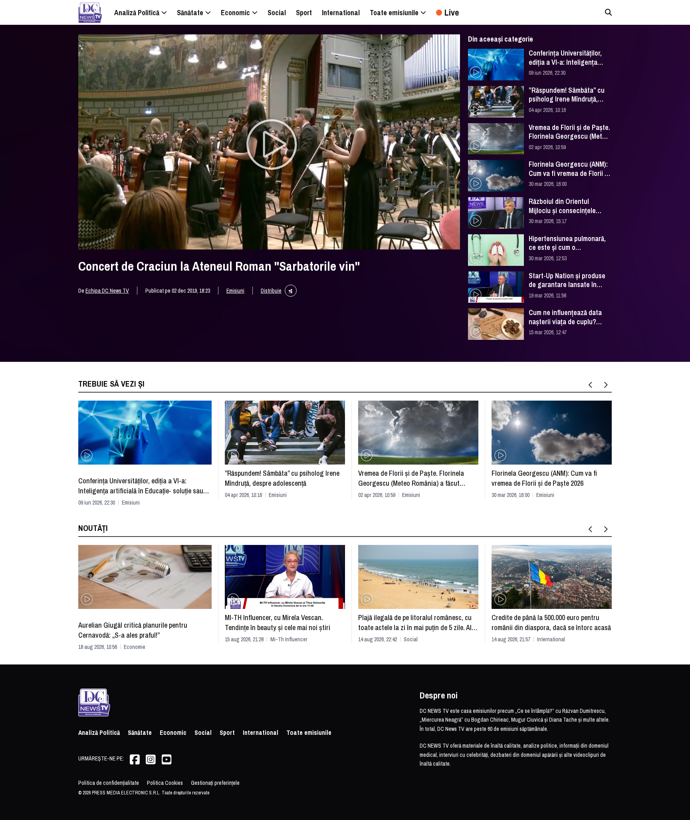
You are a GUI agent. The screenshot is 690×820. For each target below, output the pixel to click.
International (551, 639)
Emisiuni (235, 290)
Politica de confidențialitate (108, 782)
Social (411, 639)
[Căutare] (608, 12)
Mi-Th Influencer (288, 639)
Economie (134, 646)
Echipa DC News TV (107, 290)
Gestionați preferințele (215, 782)
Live (451, 12)
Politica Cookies (165, 782)
